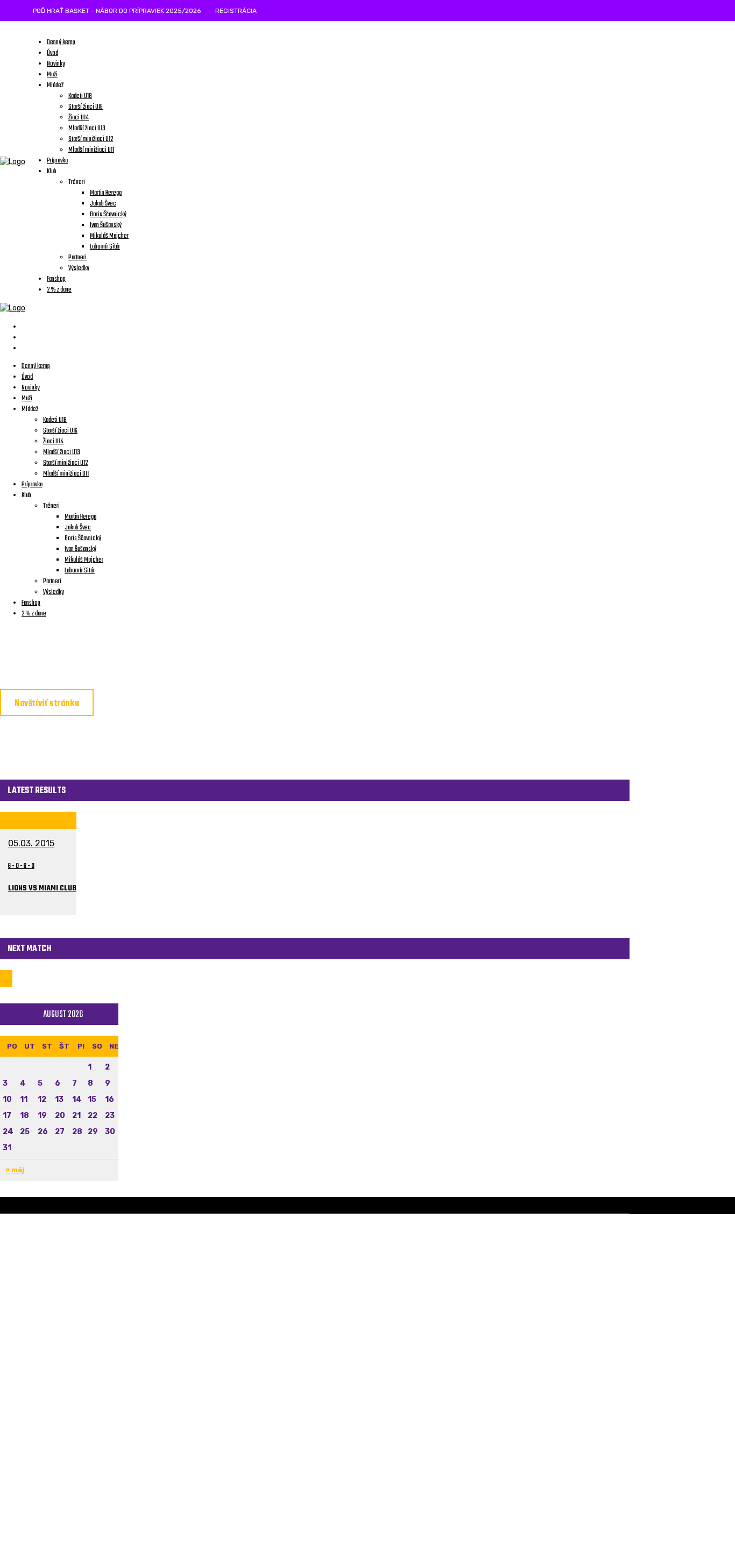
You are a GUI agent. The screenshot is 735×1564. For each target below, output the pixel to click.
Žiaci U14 (267, 1402)
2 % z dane (271, 1506)
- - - (21, 866)
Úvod (260, 1247)
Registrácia (236, 11)
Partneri (268, 1532)
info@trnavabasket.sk (110, 1330)
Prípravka (271, 1299)
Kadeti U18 (271, 1454)
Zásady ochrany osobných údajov (130, 1341)
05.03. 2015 (31, 843)
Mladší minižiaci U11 (290, 1325)
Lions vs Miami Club (42, 888)
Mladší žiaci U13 (282, 1377)
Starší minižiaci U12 (289, 1351)
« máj (14, 1170)
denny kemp (274, 1480)
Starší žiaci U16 (281, 1428)
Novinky (265, 1273)
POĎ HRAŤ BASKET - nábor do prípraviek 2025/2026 (117, 11)
